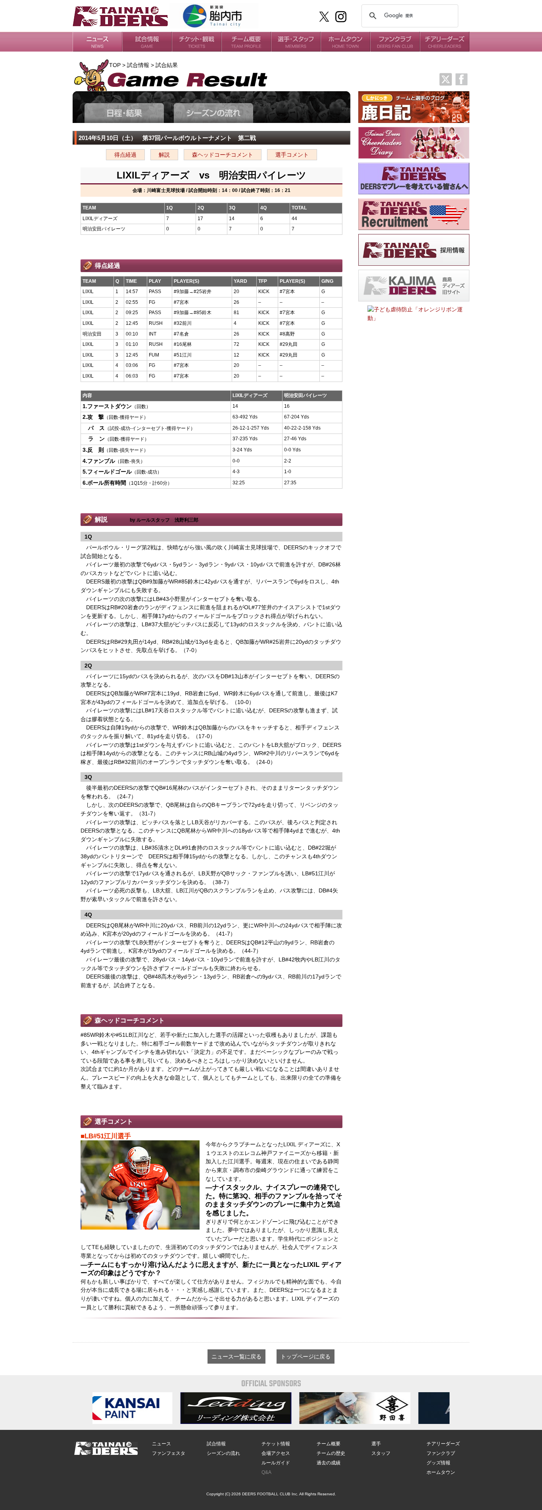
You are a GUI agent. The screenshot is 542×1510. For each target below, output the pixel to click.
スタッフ (380, 1453)
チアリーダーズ (443, 1444)
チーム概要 (328, 1444)
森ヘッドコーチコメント (222, 155)
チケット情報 (275, 1444)
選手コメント (292, 155)
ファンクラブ (441, 1453)
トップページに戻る (306, 1356)
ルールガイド (275, 1463)
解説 (164, 155)
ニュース (161, 1444)
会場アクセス (275, 1453)
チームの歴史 (331, 1453)
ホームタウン (441, 1472)
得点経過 (125, 155)
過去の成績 (328, 1463)
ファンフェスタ (168, 1453)
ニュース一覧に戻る (236, 1356)
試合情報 (216, 1444)
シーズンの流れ (223, 1453)
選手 (376, 1444)
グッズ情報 (438, 1463)
